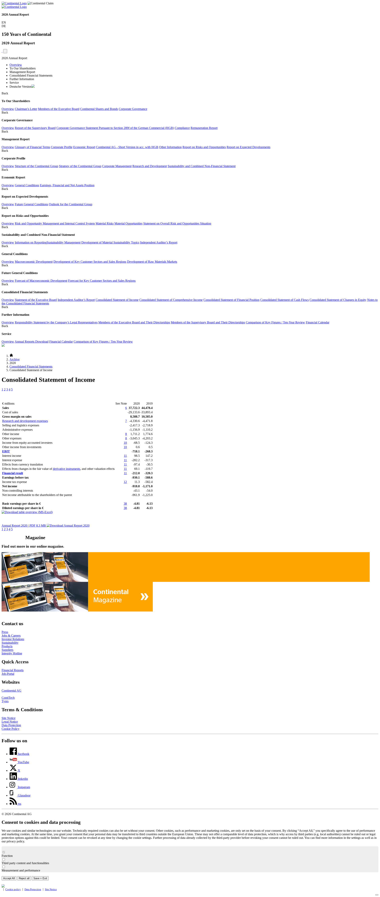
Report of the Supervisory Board (35, 128)
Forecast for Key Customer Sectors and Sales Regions (102, 280)
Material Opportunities (128, 223)
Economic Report (84, 147)
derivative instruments (66, 468)
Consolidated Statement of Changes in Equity (338, 300)
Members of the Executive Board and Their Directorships (134, 322)
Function (7, 855)
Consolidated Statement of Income (117, 300)
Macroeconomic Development (34, 261)
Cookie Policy (10, 728)
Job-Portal (8, 673)
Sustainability (10, 642)
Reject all (24, 878)
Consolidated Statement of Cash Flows (284, 300)
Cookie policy (13, 889)
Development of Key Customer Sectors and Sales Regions (89, 261)
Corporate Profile (61, 147)
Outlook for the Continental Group (70, 204)
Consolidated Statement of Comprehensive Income (171, 300)
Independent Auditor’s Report (158, 242)
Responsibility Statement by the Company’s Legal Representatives (56, 322)
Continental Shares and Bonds (99, 109)
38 (125, 503)
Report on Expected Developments (248, 147)
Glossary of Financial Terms (32, 147)
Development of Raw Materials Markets (152, 261)
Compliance (182, 128)
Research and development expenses (25, 421)
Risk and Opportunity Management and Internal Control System (55, 223)
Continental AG (11, 690)
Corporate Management (117, 166)
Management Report (22, 72)
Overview (16, 64)
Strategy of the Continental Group (80, 166)
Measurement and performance (21, 870)
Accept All (9, 878)
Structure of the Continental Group (36, 166)
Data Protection (11, 725)
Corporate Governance (133, 109)
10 (125, 442)
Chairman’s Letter (26, 109)
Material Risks (105, 223)
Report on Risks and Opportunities (204, 147)
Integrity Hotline (12, 653)
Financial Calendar (317, 322)
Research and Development (149, 166)
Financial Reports (13, 670)
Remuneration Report (204, 128)
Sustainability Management (64, 242)
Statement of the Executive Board (36, 300)
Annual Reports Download (31, 341)
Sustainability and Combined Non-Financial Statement (202, 166)
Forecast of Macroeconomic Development (41, 280)
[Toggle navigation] (5, 51)
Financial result (12, 473)
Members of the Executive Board (58, 109)
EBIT (6, 451)
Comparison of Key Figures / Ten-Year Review (275, 322)
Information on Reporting (31, 242)
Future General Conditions (31, 204)
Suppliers (7, 649)
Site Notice (8, 718)
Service (14, 82)
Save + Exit (40, 878)
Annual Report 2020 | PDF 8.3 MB (24, 525)
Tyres (5, 701)
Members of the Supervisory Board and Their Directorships (208, 322)
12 (125, 482)
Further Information (22, 79)
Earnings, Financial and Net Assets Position (67, 185)
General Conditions (27, 185)
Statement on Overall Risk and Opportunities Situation (177, 223)
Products (7, 646)
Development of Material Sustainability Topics (110, 242)
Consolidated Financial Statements (31, 75)
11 (125, 455)
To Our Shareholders (23, 68)
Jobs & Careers (11, 635)
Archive (15, 359)
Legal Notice (10, 721)
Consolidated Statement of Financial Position (231, 300)
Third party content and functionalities (25, 863)
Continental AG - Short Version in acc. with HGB (127, 147)
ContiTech (8, 697)
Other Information (170, 147)
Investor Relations (13, 639)
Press (5, 632)
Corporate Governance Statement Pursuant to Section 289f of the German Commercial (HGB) (115, 128)
